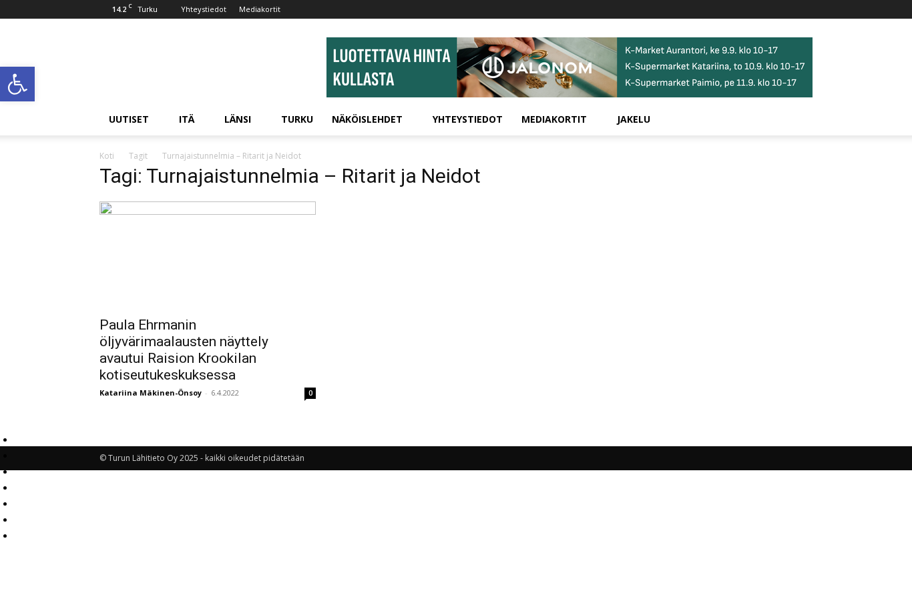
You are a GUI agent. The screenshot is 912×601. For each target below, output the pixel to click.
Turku (297, 119)
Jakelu (633, 119)
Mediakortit (259, 9)
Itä (186, 119)
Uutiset (129, 119)
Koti (106, 155)
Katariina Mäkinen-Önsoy (150, 393)
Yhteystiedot (203, 9)
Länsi (237, 119)
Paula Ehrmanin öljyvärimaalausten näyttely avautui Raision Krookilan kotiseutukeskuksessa (183, 350)
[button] (17, 84)
